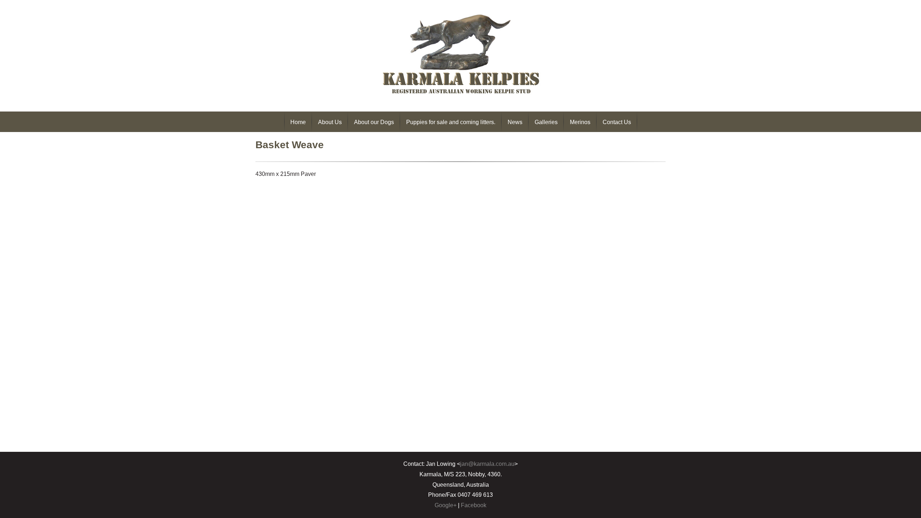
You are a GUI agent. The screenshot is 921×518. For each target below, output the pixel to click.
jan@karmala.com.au (487, 464)
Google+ (446, 505)
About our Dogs (374, 122)
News (515, 122)
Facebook (473, 505)
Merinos (580, 122)
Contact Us (617, 122)
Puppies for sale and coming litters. (450, 122)
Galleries (546, 122)
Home (298, 122)
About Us (330, 122)
